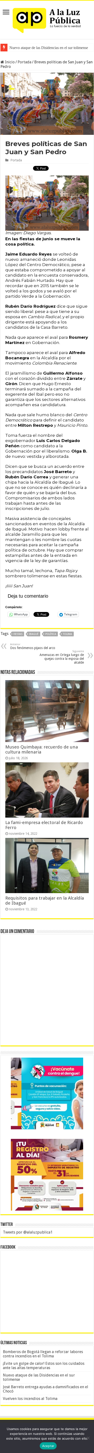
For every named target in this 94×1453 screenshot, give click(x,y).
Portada (24, 62)
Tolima (67, 634)
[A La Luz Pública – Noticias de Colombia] (47, 19)
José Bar (15, 48)
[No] (88, 1438)
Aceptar (48, 1446)
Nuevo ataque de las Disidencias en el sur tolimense (39, 1377)
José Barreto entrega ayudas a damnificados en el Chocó (45, 1389)
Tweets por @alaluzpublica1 (28, 1232)
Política (50, 634)
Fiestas (17, 634)
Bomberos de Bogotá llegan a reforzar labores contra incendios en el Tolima (43, 1353)
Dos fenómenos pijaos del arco (32, 646)
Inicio (9, 62)
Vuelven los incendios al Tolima (30, 1398)
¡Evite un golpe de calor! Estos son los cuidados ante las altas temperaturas (43, 1365)
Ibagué (34, 634)
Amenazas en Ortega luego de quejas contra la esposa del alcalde (62, 657)
